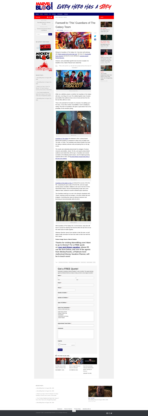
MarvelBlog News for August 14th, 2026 (45, 402)
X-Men (108, 42)
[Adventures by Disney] (76, 316)
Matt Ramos (60, 30)
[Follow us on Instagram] (49, 17)
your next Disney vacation (69, 247)
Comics (54, 14)
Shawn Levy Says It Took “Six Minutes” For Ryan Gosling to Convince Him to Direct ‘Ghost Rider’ (44, 88)
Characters (59, 14)
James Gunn (83, 262)
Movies (46, 14)
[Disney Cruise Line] (76, 313)
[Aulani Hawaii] (76, 317)
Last (77, 279)
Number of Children (63, 297)
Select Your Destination (64, 307)
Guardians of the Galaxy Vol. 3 (74, 262)
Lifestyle (66, 14)
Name (60, 275)
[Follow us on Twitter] (51, 17)
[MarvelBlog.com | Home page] (44, 6)
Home (37, 14)
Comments (60, 328)
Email (59, 282)
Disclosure (59, 408)
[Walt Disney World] (76, 312)
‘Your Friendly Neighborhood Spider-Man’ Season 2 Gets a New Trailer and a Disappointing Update (43, 94)
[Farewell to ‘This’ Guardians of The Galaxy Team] (73, 40)
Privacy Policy (77, 408)
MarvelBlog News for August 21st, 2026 (45, 391)
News (41, 14)
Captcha (60, 341)
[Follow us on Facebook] (47, 17)
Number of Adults (62, 292)
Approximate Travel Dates (64, 323)
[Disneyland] (76, 315)
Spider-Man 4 (103, 42)
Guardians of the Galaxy (63, 262)
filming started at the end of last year (67, 54)
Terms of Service (68, 408)
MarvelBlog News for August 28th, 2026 (45, 388)
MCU (57, 17)
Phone (60, 287)
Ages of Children (62, 302)
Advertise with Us (87, 408)
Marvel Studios (89, 262)
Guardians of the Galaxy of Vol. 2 (64, 183)
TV (50, 14)
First (59, 279)
